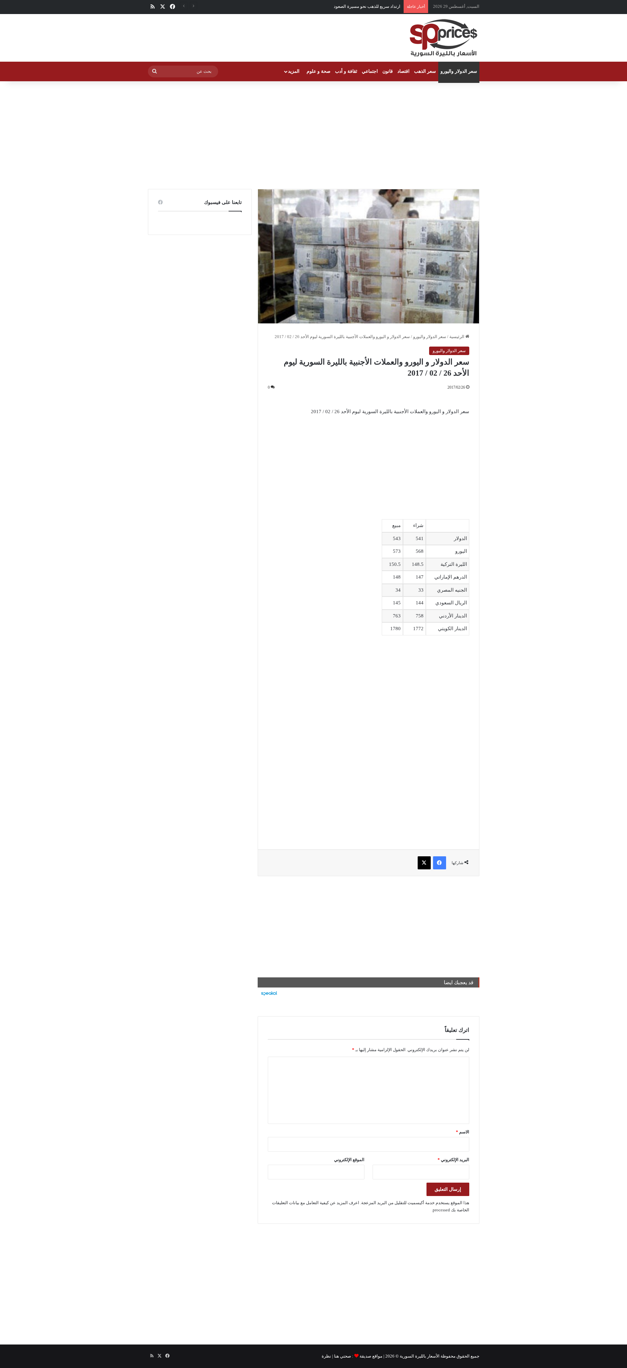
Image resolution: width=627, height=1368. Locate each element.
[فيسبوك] (439, 862)
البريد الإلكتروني (453, 1159)
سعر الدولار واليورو (459, 71)
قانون (387, 71)
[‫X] (424, 862)
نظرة (326, 1356)
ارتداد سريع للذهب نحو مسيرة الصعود (367, 6)
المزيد (293, 71)
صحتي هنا (342, 1356)
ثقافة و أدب (346, 71)
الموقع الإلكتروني (349, 1159)
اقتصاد (403, 71)
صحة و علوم (318, 71)
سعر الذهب (425, 71)
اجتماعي (370, 71)
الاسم (462, 1131)
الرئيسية (457, 336)
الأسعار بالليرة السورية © (417, 1356)
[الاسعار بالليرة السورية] (442, 38)
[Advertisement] (313, 133)
